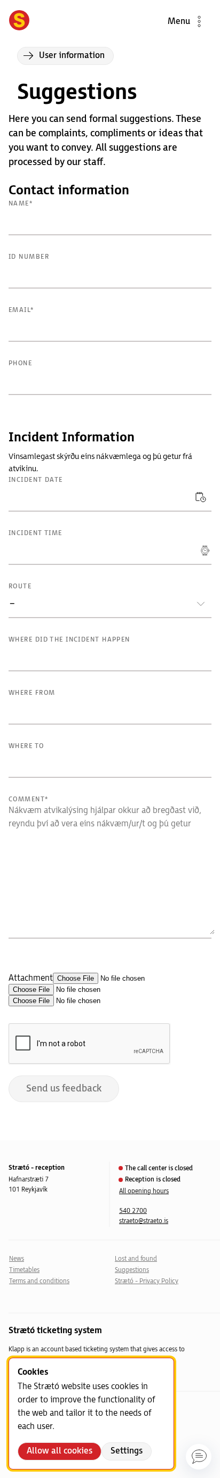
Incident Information (72, 437)
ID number (29, 257)
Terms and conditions (39, 1281)
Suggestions (132, 1270)
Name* (21, 204)
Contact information (69, 190)
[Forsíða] (19, 21)
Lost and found (136, 1259)
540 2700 (133, 1211)
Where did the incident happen (69, 640)
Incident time (35, 533)
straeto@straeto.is (143, 1221)
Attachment (31, 978)
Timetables (24, 1270)
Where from (32, 693)
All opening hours (144, 1191)
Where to (26, 746)
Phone (20, 363)
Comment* (29, 799)
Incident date (36, 480)
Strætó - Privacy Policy (146, 1281)
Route (20, 586)
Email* (21, 310)
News (16, 1259)
